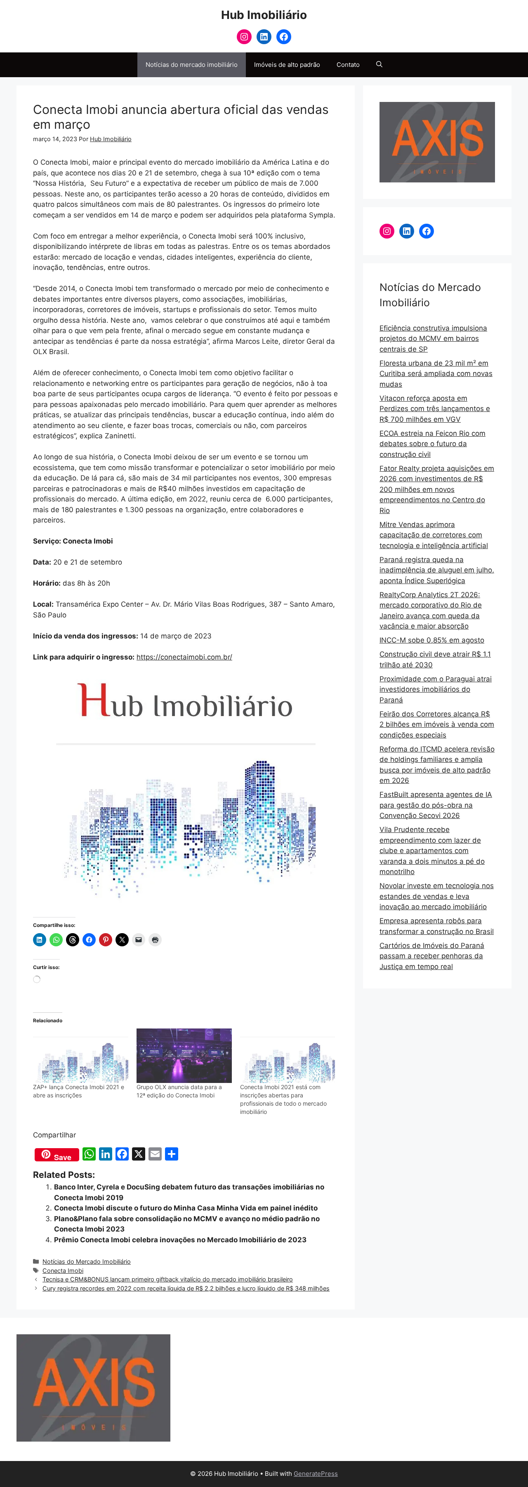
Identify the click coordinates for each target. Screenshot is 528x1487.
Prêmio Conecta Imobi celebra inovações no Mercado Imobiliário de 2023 (180, 1240)
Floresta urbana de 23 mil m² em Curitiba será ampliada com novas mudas (436, 373)
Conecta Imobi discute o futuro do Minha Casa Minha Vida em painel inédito (186, 1208)
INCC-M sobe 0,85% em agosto (432, 640)
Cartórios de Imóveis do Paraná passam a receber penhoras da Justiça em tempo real (432, 956)
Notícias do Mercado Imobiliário (86, 1261)
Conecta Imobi (62, 1270)
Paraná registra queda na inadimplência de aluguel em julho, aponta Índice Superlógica (437, 570)
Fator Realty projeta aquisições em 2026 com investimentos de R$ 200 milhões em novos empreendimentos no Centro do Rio (437, 489)
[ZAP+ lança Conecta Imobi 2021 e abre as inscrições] (80, 1055)
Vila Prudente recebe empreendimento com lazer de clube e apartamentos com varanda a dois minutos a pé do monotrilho (432, 850)
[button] (379, 64)
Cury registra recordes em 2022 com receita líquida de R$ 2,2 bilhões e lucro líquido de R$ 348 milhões (186, 1288)
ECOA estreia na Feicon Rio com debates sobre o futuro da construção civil (433, 444)
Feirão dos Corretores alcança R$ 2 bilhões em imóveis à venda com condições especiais (437, 724)
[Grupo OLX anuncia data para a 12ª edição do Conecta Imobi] (184, 1055)
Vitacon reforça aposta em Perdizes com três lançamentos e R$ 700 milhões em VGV (435, 408)
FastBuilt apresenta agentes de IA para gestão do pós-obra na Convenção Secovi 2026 (436, 805)
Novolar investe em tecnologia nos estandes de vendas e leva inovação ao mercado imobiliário (437, 896)
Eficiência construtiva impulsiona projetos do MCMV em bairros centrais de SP (433, 338)
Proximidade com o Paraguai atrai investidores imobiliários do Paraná (436, 689)
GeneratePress (316, 1474)
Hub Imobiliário (264, 15)
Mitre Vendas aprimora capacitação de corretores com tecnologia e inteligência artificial (434, 535)
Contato (348, 65)
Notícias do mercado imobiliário (192, 65)
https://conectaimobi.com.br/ (184, 657)
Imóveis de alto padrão (287, 65)
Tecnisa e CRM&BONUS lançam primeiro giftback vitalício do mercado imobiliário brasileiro (167, 1279)
